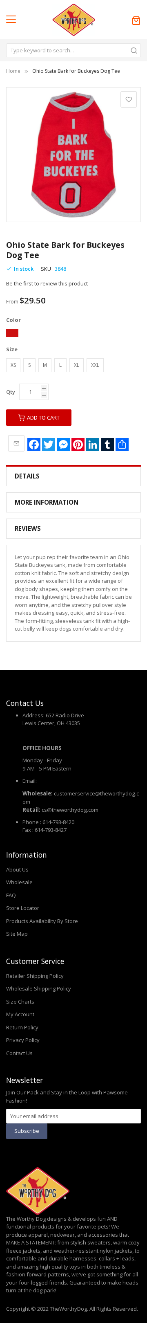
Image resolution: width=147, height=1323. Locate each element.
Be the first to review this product (47, 283)
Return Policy (22, 1027)
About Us (17, 869)
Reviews (28, 528)
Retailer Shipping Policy (35, 975)
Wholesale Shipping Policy (38, 988)
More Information (46, 502)
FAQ (11, 895)
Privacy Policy (23, 1040)
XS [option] (13, 365)
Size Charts (20, 1001)
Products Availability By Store (42, 921)
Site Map (17, 933)
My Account (20, 1014)
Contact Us (19, 1053)
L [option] (60, 365)
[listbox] (73, 334)
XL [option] (76, 365)
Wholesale (19, 882)
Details (27, 476)
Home (13, 70)
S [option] (29, 365)
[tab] (73, 476)
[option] (12, 333)
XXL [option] (95, 365)
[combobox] (73, 50)
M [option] (45, 365)
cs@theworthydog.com (70, 809)
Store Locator (22, 908)
